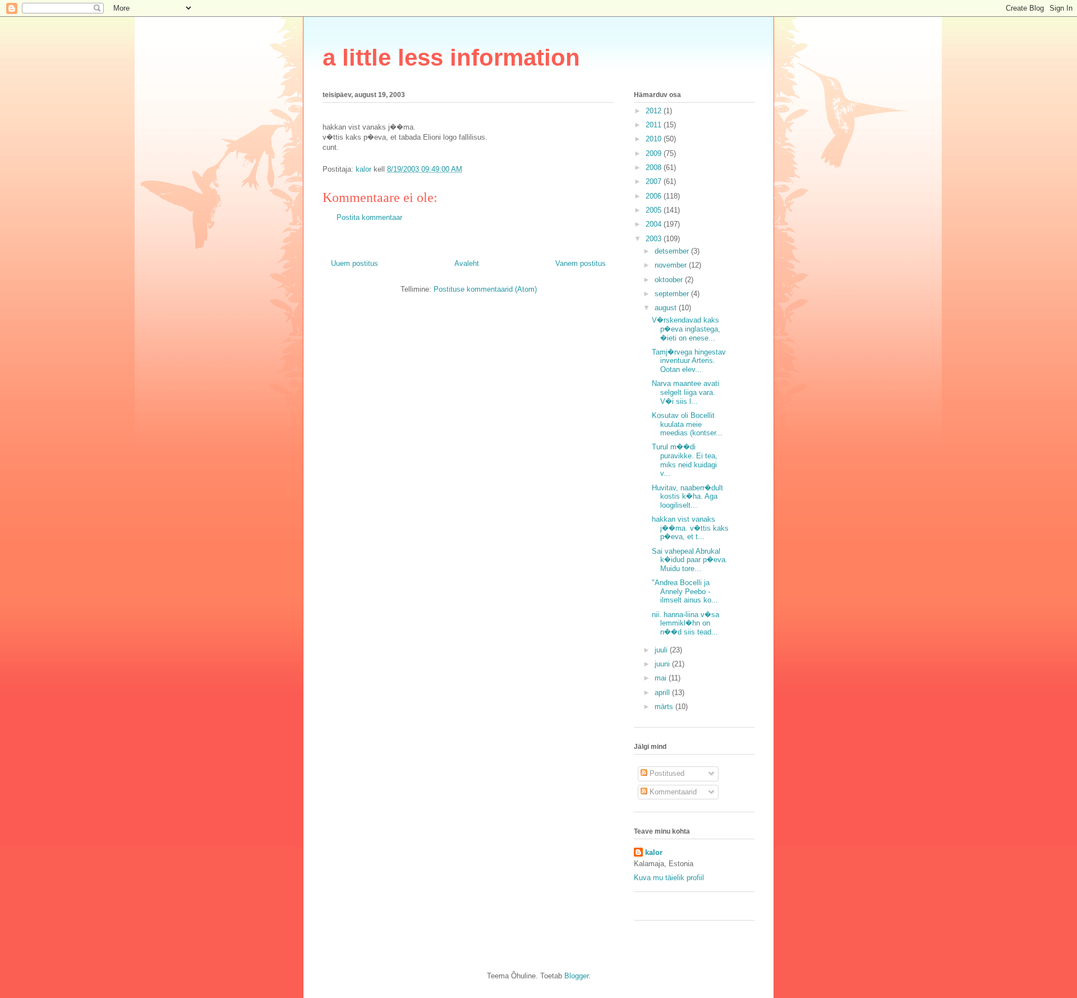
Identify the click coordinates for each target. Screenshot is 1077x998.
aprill (663, 692)
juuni (663, 664)
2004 (655, 224)
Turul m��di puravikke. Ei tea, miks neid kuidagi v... (684, 460)
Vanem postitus (580, 263)
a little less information (451, 57)
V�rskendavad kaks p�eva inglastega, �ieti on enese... (686, 329)
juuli (662, 650)
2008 (655, 167)
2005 (655, 210)
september (673, 293)
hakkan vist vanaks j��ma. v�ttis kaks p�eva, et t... (690, 528)
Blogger (576, 976)
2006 (655, 196)
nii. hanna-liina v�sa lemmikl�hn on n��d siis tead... (685, 623)
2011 (655, 125)
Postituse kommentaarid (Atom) (485, 289)
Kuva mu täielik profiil (669, 877)
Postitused (665, 773)
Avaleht (466, 263)
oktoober (670, 279)
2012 (655, 111)
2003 (655, 238)
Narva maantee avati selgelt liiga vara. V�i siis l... (685, 392)
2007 (655, 181)
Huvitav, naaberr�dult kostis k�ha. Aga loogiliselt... (687, 496)
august (667, 307)
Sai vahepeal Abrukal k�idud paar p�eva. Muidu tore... (690, 560)
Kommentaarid (672, 792)
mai (662, 678)
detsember (673, 251)
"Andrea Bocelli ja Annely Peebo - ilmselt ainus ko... (685, 591)
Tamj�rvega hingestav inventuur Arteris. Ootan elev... (689, 361)
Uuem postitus (354, 263)
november (672, 265)
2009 (655, 153)
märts (665, 706)
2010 (655, 139)
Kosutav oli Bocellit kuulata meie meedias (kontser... (687, 424)
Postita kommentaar (369, 217)
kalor (653, 852)
